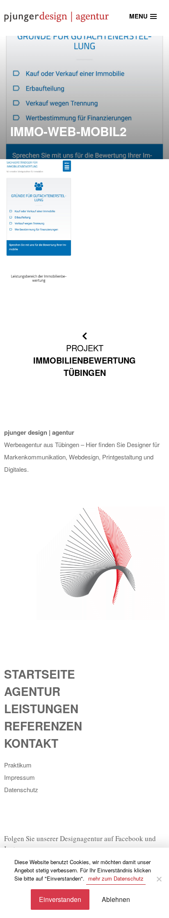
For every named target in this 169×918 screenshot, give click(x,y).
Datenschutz (21, 789)
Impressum (19, 777)
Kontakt (31, 743)
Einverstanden (60, 899)
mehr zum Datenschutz (116, 878)
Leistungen (41, 708)
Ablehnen (116, 899)
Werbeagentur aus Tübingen (41, 444)
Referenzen (43, 725)
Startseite (39, 673)
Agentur (32, 691)
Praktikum (18, 764)
